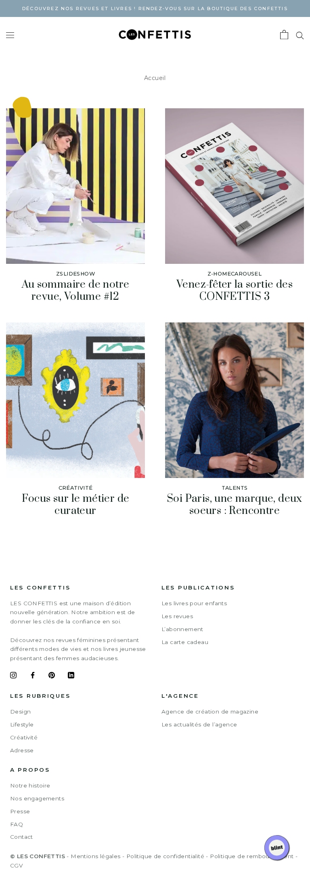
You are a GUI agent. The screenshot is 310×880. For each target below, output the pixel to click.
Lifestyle (22, 724)
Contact (21, 837)
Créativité (24, 737)
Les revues (177, 616)
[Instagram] (13, 676)
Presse (20, 811)
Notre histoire (30, 785)
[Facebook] (32, 676)
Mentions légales (95, 856)
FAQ (16, 824)
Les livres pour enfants (194, 603)
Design (20, 711)
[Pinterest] (51, 676)
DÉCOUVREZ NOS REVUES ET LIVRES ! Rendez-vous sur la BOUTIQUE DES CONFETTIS (155, 8)
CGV (16, 865)
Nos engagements (37, 798)
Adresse (22, 750)
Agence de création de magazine (209, 711)
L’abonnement (182, 629)
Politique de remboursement (251, 856)
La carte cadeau (184, 642)
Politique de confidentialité (165, 856)
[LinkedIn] (71, 676)
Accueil (155, 78)
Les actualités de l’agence (199, 724)
